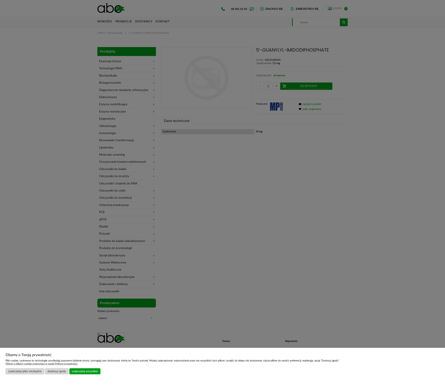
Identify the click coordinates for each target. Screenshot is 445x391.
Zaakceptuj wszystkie (85, 371)
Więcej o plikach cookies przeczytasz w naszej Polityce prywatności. (42, 364)
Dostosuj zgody (56, 371)
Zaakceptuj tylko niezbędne (25, 371)
